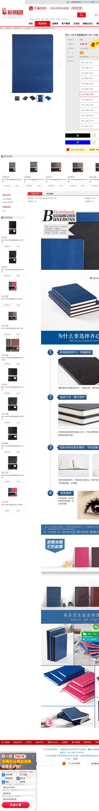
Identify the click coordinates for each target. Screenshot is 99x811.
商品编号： (71, 40)
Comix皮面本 (27, 28)
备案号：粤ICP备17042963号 (72, 752)
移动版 (68, 759)
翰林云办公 (53, 742)
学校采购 (8, 778)
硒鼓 (42, 19)
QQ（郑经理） (92, 639)
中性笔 (52, 19)
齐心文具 (65, 19)
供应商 (22, 782)
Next (60, 63)
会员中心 (40, 742)
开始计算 (15, 804)
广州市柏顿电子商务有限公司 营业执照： (72, 756)
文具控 (76, 23)
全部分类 (8, 28)
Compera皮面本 (7, 202)
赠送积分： (71, 57)
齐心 (4, 211)
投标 (7, 782)
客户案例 (66, 23)
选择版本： (71, 61)
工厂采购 (23, 775)
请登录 (86, 2)
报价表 (22, 778)
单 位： (71, 53)
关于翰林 (5, 742)
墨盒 (47, 19)
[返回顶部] (96, 645)
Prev (5, 63)
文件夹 (37, 19)
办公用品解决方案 (12, 17)
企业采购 (8, 775)
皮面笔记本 (17, 28)
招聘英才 (88, 742)
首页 (31, 23)
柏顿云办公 (88, 23)
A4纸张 (31, 19)
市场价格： (71, 48)
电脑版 (75, 759)
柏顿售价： (71, 44)
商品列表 (42, 23)
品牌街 (55, 23)
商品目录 (18, 742)
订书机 (58, 19)
